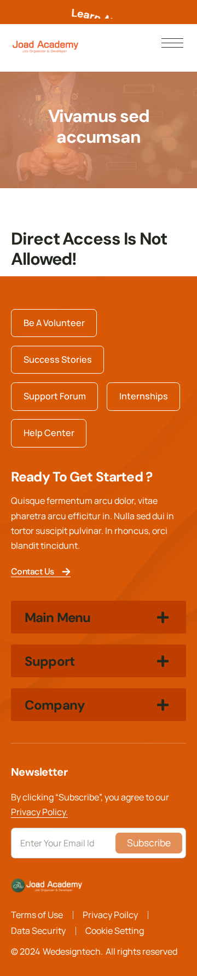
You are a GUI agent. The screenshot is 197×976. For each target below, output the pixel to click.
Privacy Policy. (39, 812)
